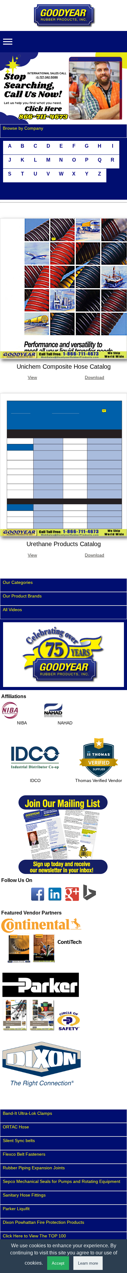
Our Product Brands (22, 595)
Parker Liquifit (16, 1208)
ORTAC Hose (16, 1126)
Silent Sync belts (19, 1140)
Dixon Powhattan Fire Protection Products (43, 1222)
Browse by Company (23, 128)
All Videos (12, 609)
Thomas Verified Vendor (98, 780)
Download (94, 377)
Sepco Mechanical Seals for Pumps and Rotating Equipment (61, 1181)
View (32, 377)
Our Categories (18, 582)
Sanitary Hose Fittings (24, 1195)
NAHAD (65, 722)
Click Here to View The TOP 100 (34, 1235)
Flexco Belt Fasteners (24, 1154)
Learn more (88, 1263)
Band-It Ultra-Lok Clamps (27, 1113)
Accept (58, 1263)
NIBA (22, 722)
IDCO (35, 780)
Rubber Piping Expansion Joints (34, 1167)
